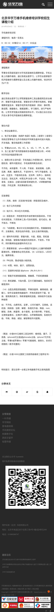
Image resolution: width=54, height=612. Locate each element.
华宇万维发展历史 (8, 572)
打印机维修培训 (39, 585)
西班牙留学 (7, 437)
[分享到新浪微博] (27, 392)
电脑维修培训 (17, 585)
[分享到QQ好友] (47, 392)
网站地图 (35, 589)
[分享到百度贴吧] (37, 392)
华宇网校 (6, 422)
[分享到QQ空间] (17, 392)
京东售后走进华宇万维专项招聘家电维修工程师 (18, 559)
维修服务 (5, 589)
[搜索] (42, 4)
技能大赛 (21, 589)
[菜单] (49, 4)
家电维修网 (7, 425)
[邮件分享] (7, 392)
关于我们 (28, 589)
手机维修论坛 (8, 429)
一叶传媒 (6, 418)
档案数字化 (7, 433)
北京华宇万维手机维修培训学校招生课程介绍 (25, 20)
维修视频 (49, 585)
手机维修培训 (6, 585)
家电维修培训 (28, 585)
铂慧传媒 (6, 441)
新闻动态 (21, 26)
